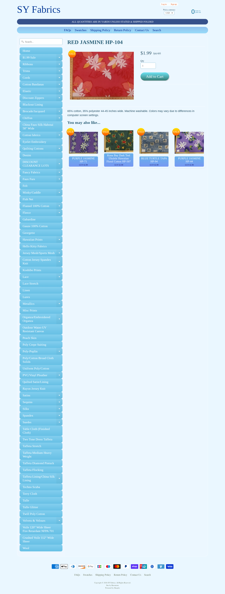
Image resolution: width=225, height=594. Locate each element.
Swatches (80, 30)
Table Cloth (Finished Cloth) (36, 430)
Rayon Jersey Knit (34, 388)
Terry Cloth (30, 493)
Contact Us (142, 30)
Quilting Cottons (42, 149)
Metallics (42, 304)
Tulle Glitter (30, 507)
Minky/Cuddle (42, 193)
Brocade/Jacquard (42, 112)
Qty (142, 60)
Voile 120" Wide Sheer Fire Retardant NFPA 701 (38, 529)
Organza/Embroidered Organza (42, 319)
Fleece (42, 213)
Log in (164, 4)
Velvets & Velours (42, 521)
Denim (27, 155)
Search (157, 30)
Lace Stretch (30, 283)
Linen (26, 290)
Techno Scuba (31, 487)
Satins (42, 396)
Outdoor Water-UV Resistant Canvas (34, 329)
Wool (26, 548)
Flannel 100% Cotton (42, 206)
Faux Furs (42, 179)
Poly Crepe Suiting (34, 344)
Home (26, 50)
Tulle (26, 500)
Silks (42, 409)
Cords (42, 78)
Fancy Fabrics (42, 173)
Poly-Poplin (42, 352)
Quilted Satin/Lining (35, 382)
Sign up (174, 4)
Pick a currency (169, 10)
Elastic (42, 91)
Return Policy (122, 30)
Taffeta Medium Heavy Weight (37, 454)
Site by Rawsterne (112, 585)
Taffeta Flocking (33, 470)
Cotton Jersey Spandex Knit (42, 261)
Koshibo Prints (32, 270)
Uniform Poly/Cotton (36, 368)
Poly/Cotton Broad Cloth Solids (38, 359)
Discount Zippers (42, 98)
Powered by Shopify (112, 588)
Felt (25, 185)
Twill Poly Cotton (34, 513)
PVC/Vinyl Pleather (42, 375)
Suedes (42, 423)
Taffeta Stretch (32, 446)
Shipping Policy (100, 30)
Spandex (42, 416)
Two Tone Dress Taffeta (37, 439)
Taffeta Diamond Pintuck (38, 463)
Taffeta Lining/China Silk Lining (42, 478)
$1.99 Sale (42, 58)
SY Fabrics (38, 9)
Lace (42, 277)
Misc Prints (30, 310)
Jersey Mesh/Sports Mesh (42, 253)
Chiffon (42, 118)
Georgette (29, 232)
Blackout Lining (33, 104)
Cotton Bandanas (42, 85)
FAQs (67, 30)
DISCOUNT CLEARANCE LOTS (42, 164)
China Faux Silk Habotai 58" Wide (38, 126)
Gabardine (29, 219)
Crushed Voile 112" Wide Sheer (38, 539)
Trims (42, 71)
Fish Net (28, 199)
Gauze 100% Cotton (35, 226)
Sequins (42, 402)
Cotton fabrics (42, 135)
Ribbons (42, 65)
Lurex (26, 297)
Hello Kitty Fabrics (35, 246)
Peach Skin (29, 338)
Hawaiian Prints (42, 240)
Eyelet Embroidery (34, 141)
